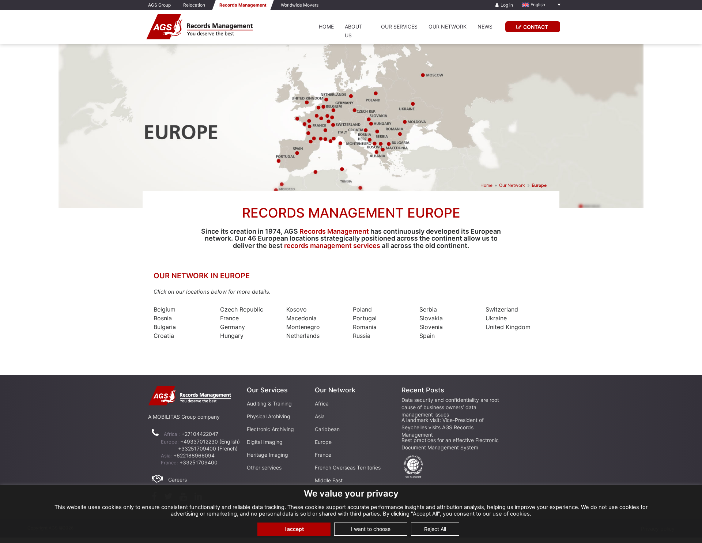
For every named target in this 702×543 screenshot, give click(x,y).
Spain (427, 335)
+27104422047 (199, 434)
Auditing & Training (269, 403)
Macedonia (301, 318)
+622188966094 (194, 455)
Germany (232, 327)
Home (326, 26)
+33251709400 (199, 462)
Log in (507, 5)
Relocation (194, 5)
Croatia (164, 335)
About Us (353, 30)
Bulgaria (165, 327)
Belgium (165, 309)
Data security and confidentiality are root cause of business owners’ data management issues (450, 407)
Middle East (329, 480)
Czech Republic (241, 309)
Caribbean (327, 429)
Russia (361, 335)
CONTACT (535, 27)
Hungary (232, 335)
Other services (264, 467)
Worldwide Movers (299, 5)
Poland (362, 309)
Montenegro (303, 327)
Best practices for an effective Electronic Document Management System (450, 443)
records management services (332, 245)
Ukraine (496, 318)
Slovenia (431, 327)
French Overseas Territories (348, 467)
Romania (365, 327)
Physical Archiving (268, 416)
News (485, 26)
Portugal (365, 318)
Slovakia (431, 318)
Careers (177, 479)
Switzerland (502, 309)
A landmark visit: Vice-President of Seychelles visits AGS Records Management (442, 427)
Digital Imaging (265, 442)
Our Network (448, 26)
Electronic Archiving (270, 429)
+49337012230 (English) (210, 441)
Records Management (334, 231)
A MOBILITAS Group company (184, 417)
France (229, 318)
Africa (322, 403)
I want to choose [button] (370, 529)
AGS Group (159, 5)
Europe (323, 442)
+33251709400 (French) (208, 448)
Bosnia (163, 318)
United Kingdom (508, 327)
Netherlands (303, 335)
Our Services (399, 26)
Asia (320, 416)
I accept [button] (294, 529)
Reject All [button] (435, 529)
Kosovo (296, 309)
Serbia (428, 309)
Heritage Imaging (267, 455)
